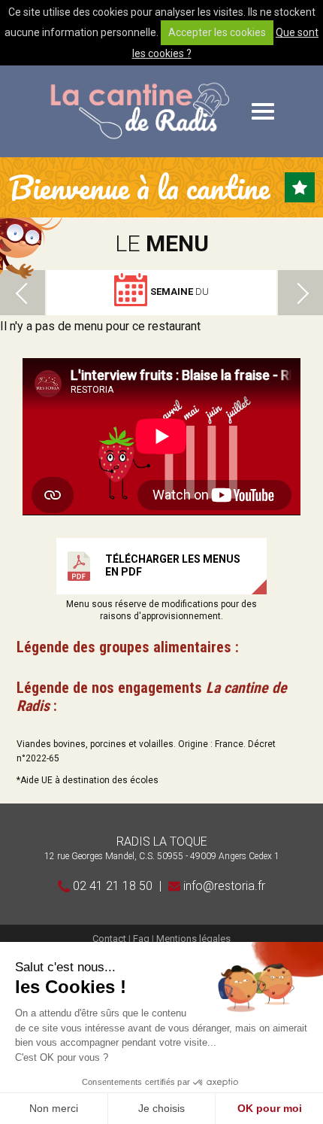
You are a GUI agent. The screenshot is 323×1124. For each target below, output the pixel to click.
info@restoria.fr (222, 886)
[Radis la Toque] (139, 111)
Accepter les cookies (217, 32)
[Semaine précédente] (22, 292)
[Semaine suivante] (300, 292)
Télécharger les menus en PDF (172, 565)
